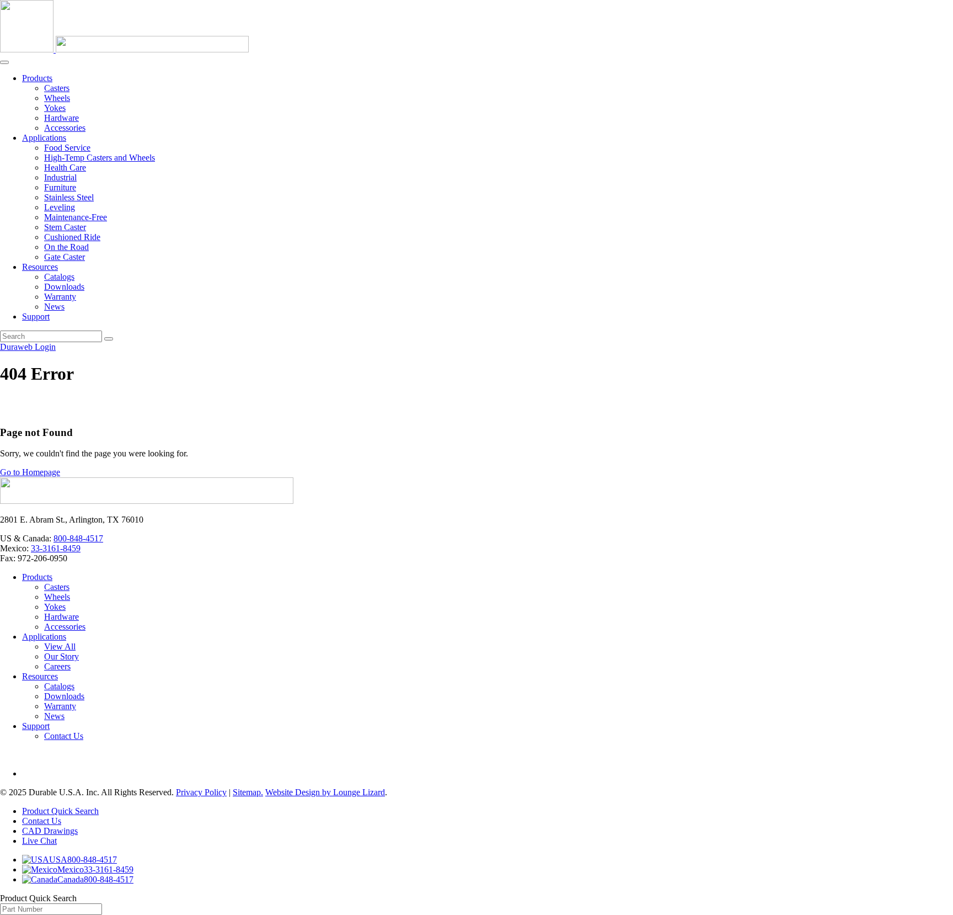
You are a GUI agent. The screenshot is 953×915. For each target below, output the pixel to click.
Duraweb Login (28, 347)
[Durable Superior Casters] (124, 49)
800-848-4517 (78, 538)
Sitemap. (248, 792)
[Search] (108, 339)
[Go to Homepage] (146, 501)
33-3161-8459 (56, 548)
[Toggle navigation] (4, 62)
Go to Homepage (30, 472)
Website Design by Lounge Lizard (325, 792)
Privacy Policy (201, 792)
